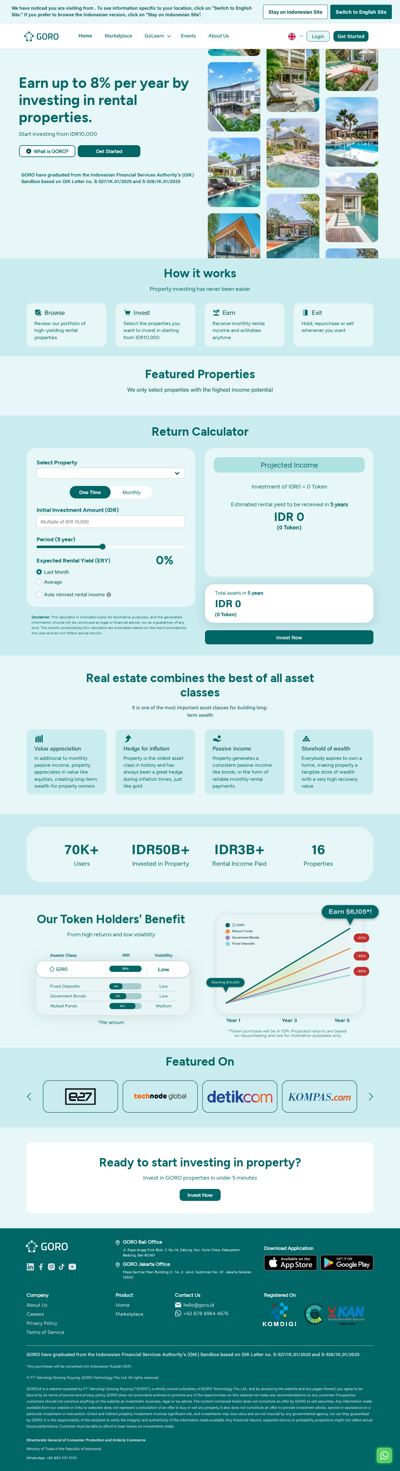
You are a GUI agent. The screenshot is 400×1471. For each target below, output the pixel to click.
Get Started (351, 36)
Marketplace (118, 35)
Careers (35, 1314)
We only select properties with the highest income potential (200, 390)
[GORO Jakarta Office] (119, 1264)
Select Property (57, 462)
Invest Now (289, 637)
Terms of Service (45, 1332)
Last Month (56, 571)
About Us (218, 35)
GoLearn (154, 35)
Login (318, 36)
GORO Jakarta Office (146, 1264)
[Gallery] (200, 1096)
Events (188, 35)
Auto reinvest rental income (75, 594)
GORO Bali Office (142, 1242)
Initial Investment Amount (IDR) (78, 509)
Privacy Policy (42, 1323)
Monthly (131, 492)
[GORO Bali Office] (119, 1241)
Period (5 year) (56, 539)
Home (85, 35)
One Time (90, 492)
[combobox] (111, 473)
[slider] (102, 546)
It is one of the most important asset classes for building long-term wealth (200, 711)
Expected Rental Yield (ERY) (73, 560)
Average (53, 581)
